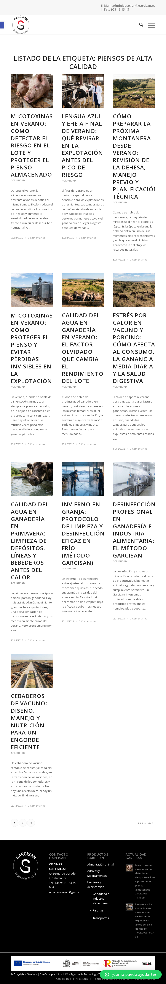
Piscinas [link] (98, 910)
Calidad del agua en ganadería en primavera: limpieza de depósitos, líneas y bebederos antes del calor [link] (30, 540)
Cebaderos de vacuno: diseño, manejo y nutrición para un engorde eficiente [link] (29, 721)
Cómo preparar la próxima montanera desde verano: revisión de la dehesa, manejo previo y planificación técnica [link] (135, 156)
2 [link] (23, 822)
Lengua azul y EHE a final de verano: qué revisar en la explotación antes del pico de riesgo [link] (143, 916)
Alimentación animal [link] (100, 864)
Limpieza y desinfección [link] (95, 884)
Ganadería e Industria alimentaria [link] (101, 898)
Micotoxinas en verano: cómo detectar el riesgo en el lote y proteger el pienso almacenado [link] (32, 145)
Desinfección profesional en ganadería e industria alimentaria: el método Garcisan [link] (134, 529)
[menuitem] (139, 25)
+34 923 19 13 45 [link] (65, 883)
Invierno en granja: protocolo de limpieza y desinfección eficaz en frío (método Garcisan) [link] (83, 533)
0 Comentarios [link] (36, 237)
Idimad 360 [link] (62, 974)
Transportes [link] (101, 918)
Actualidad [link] (18, 180)
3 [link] (31, 822)
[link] (2, 25)
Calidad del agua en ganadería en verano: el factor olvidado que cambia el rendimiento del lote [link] (83, 348)
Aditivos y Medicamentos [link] (97, 873)
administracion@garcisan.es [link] (133, 5)
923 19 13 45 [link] (120, 9)
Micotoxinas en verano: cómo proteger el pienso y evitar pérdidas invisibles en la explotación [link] (32, 348)
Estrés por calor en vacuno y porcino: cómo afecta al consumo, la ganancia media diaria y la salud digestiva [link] (134, 348)
